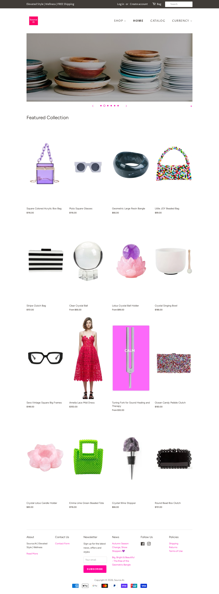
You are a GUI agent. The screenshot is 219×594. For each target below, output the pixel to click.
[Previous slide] (92, 106)
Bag (159, 4)
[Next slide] (126, 106)
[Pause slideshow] (191, 106)
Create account (139, 4)
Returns (173, 547)
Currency (181, 21)
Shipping (173, 543)
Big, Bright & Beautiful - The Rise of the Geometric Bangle (123, 561)
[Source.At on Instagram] (149, 544)
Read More (32, 553)
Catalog (157, 21)
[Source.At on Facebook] (143, 544)
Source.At (119, 580)
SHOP (119, 21)
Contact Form (62, 543)
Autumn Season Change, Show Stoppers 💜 (120, 547)
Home (138, 21)
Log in (120, 4)
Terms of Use (176, 551)
